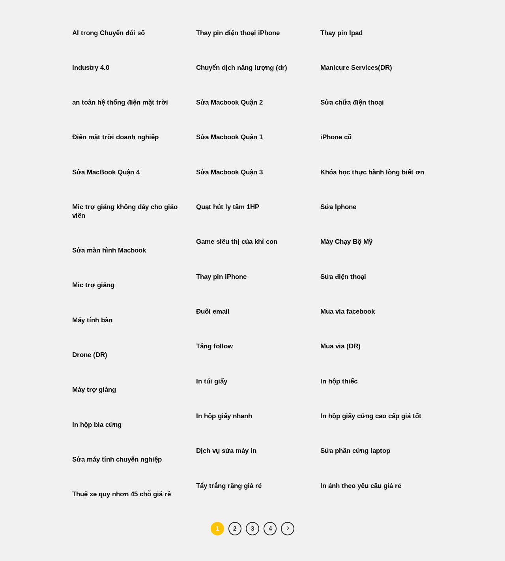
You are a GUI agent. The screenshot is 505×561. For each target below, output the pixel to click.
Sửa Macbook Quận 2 (229, 102)
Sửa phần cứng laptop (355, 450)
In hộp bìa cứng (97, 424)
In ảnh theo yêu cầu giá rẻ (360, 486)
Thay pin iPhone (221, 276)
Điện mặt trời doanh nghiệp (115, 137)
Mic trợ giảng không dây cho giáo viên (125, 211)
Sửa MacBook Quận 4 (106, 172)
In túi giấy (211, 381)
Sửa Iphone (338, 207)
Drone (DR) (89, 355)
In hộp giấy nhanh (224, 416)
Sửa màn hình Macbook (109, 250)
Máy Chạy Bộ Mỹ (346, 241)
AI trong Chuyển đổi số (108, 33)
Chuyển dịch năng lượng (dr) (241, 67)
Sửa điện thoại (343, 276)
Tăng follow (214, 346)
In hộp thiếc (338, 381)
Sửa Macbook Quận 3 (229, 172)
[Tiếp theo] (287, 528)
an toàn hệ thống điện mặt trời (120, 102)
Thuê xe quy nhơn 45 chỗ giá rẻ (121, 494)
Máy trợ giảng (94, 389)
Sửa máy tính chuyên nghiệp (117, 459)
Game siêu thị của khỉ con (236, 241)
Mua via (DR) (340, 346)
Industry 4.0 (90, 67)
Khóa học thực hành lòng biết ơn (372, 172)
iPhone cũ (336, 137)
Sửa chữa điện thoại (352, 102)
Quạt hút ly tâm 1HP (227, 207)
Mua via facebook (347, 311)
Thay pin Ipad (341, 33)
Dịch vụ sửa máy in (226, 450)
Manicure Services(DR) (356, 67)
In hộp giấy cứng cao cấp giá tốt (370, 416)
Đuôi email (213, 311)
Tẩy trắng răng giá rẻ (229, 486)
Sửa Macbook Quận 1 (229, 137)
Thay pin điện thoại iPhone (238, 33)
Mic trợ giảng (93, 285)
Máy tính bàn (92, 320)
